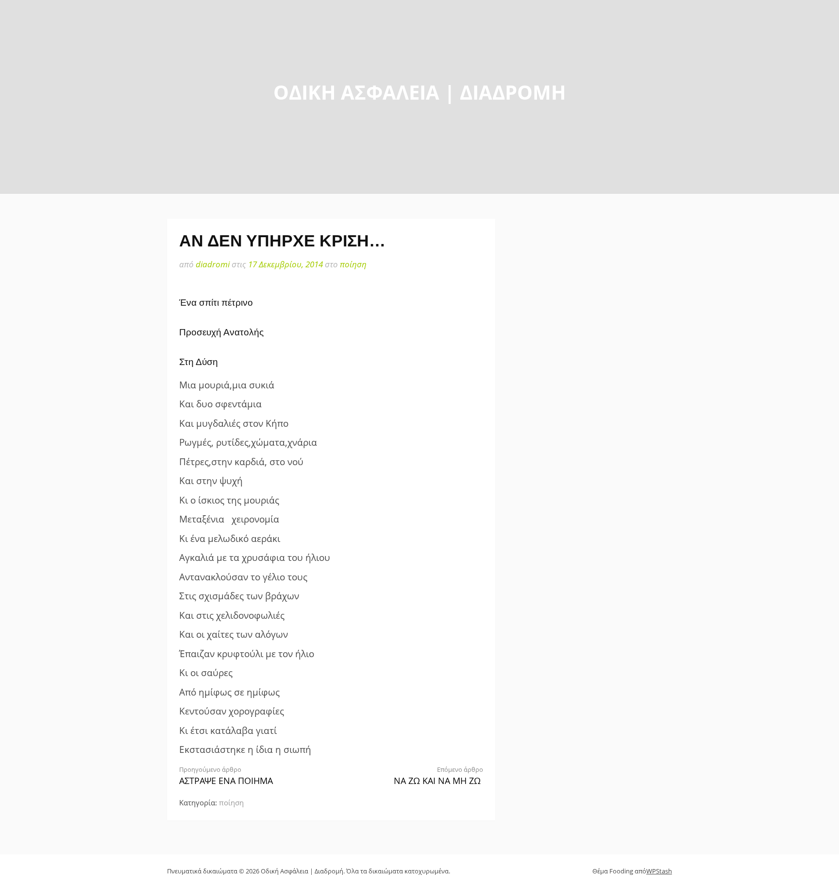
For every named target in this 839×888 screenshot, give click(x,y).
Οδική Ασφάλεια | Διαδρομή (419, 92)
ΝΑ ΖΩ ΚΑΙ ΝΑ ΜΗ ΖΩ (438, 776)
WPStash (659, 871)
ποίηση (353, 264)
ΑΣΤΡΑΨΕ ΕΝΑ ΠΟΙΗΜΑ (226, 776)
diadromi (213, 264)
